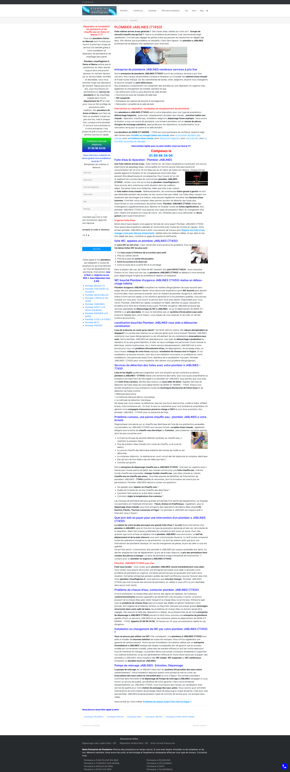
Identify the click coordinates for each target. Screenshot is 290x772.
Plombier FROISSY (94, 325)
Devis (194, 11)
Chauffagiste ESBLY (134, 717)
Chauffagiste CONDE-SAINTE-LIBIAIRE (180, 717)
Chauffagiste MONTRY (115, 717)
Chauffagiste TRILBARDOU (94, 717)
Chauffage (152, 11)
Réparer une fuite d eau (193, 230)
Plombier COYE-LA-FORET (98, 319)
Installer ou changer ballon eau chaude (150, 135)
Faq (186, 11)
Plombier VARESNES (95, 304)
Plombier (103, 20)
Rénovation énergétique (170, 11)
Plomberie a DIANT (156, 766)
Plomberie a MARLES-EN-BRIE (98, 766)
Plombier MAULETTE (95, 286)
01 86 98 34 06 (88, 2)
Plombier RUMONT (200, 725)
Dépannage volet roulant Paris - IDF (99, 743)
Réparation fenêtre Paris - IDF (134, 743)
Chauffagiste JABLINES (153, 717)
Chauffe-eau (138, 11)
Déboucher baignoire (170, 138)
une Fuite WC (192, 138)
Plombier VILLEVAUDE (91, 725)
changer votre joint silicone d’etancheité (134, 233)
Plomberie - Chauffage (90, 20)
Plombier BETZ (92, 322)
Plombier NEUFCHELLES (97, 295)
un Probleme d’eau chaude (140, 138)
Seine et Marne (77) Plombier (118, 20)
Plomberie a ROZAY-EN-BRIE (97, 769)
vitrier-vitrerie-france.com (163, 743)
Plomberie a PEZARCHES (158, 760)
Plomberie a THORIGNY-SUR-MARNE (102, 763)
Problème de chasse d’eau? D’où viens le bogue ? (167, 701)
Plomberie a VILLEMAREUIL (160, 769)
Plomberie (124, 11)
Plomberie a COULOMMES (159, 763)
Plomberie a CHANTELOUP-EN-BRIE (101, 760)
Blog (201, 11)
